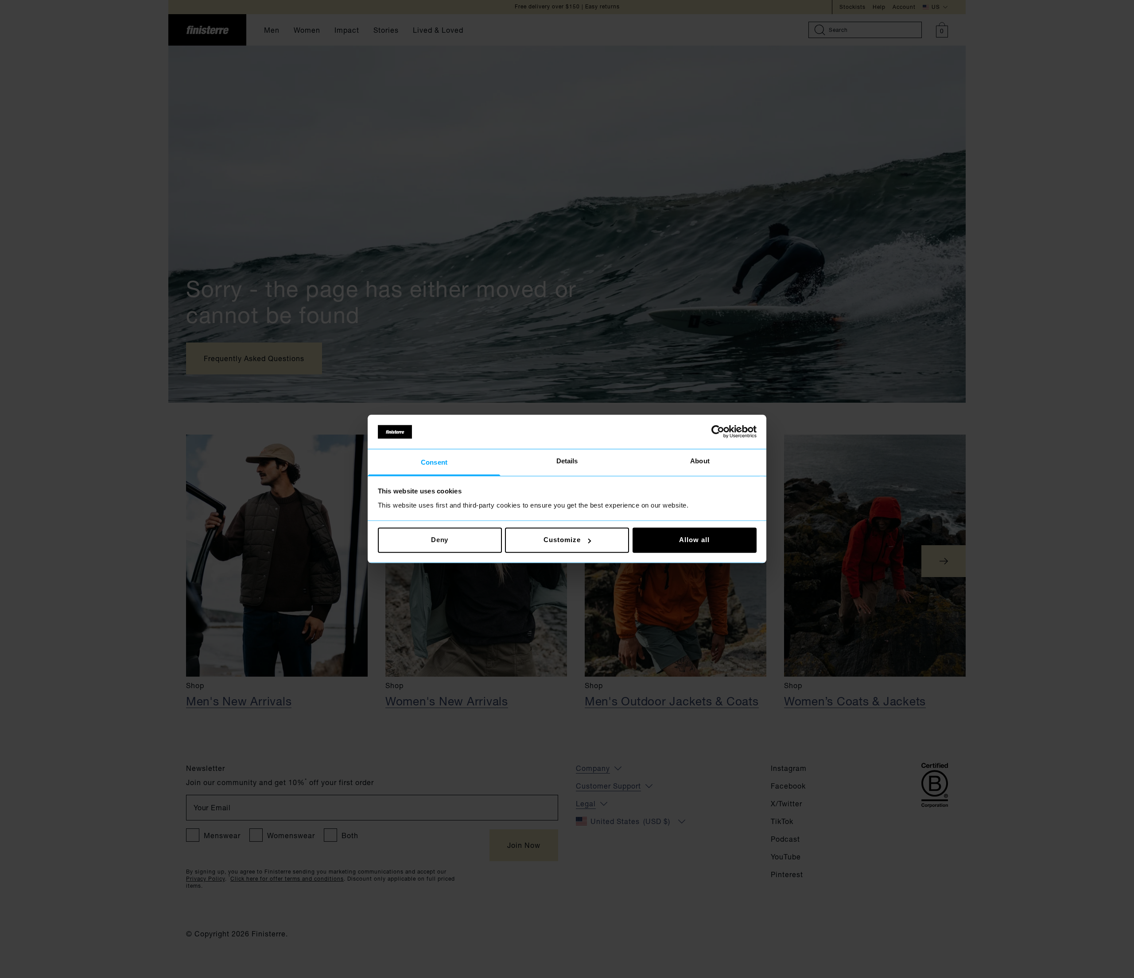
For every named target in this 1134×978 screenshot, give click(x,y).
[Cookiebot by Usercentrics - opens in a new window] (718, 432)
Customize (562, 540)
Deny (440, 540)
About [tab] (700, 461)
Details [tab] (567, 461)
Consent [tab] (434, 462)
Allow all (694, 540)
